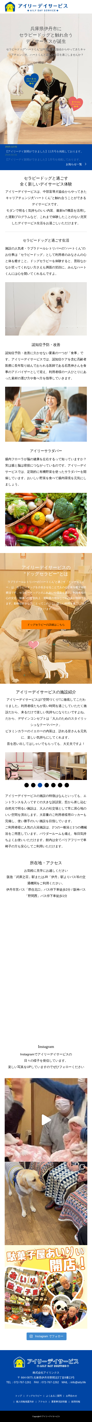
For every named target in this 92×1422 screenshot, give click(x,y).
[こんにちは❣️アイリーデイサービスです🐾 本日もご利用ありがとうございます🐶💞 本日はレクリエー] (46, 1120)
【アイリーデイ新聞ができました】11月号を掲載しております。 (44, 145)
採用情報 (75, 1401)
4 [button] (46, 785)
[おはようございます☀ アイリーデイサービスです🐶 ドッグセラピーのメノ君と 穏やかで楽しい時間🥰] (46, 1203)
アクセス (42, 1401)
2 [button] (33, 785)
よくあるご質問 (54, 1396)
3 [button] (40, 785)
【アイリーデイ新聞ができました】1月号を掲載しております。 (43, 153)
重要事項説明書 (59, 1401)
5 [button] (53, 785)
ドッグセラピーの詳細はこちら (46, 624)
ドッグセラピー (34, 1396)
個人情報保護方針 (25, 1401)
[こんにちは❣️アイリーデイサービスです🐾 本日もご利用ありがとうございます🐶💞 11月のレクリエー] (46, 1287)
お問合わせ (71, 1396)
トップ (18, 1396)
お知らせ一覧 (74, 164)
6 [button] (60, 785)
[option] (19, 766)
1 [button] (26, 785)
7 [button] (67, 785)
